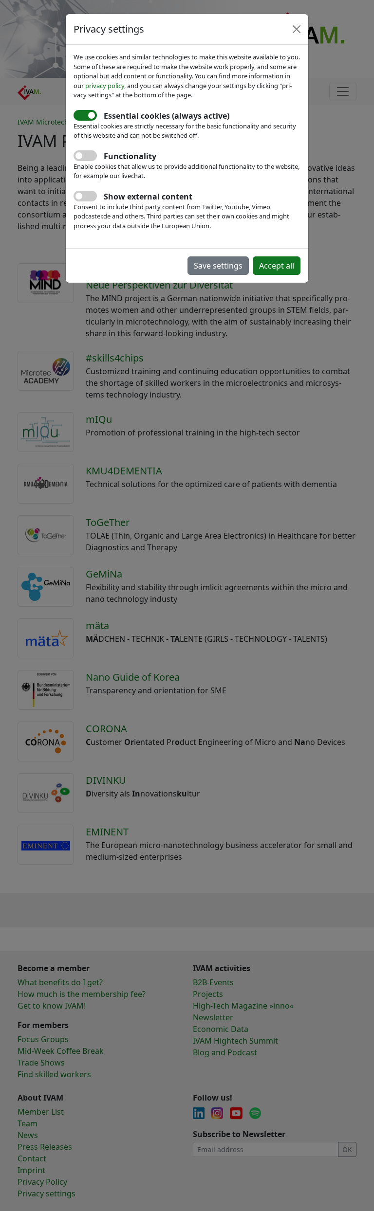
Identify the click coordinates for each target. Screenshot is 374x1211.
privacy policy (104, 85)
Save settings (218, 265)
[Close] (296, 29)
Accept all (276, 265)
